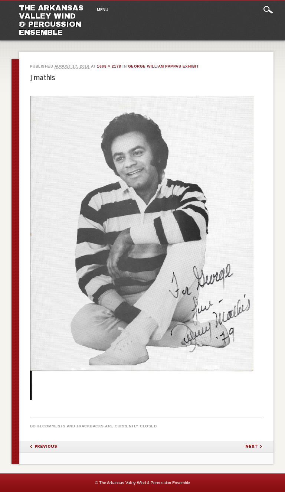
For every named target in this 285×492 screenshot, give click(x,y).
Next (251, 446)
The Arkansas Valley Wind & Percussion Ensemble (51, 20)
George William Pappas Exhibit (163, 66)
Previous (46, 446)
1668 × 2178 (109, 66)
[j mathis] (146, 400)
